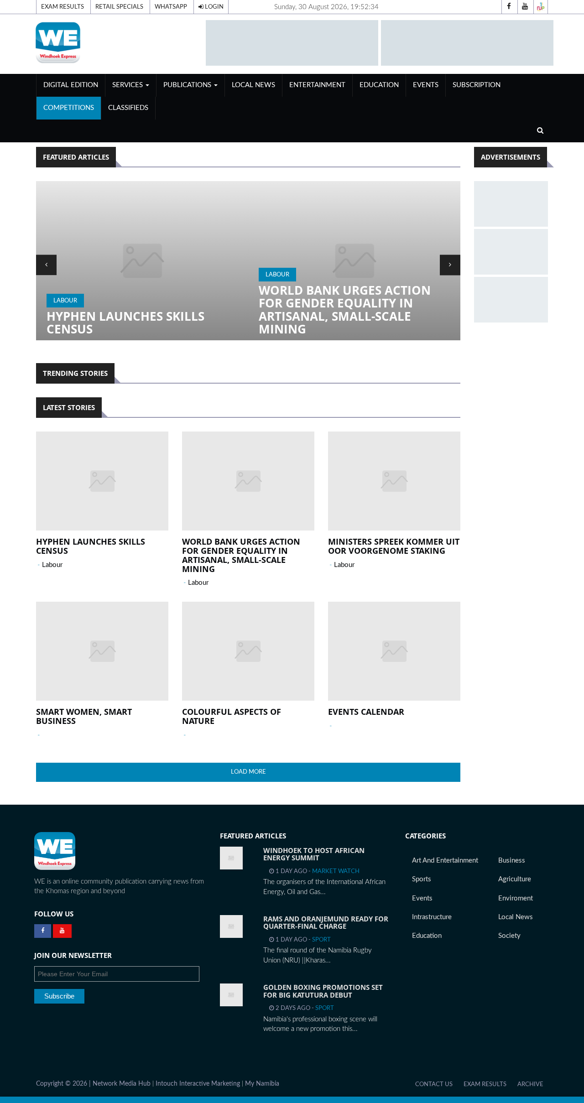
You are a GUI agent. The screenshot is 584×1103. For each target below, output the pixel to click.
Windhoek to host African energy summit (314, 854)
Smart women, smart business (84, 716)
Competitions (68, 107)
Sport (321, 939)
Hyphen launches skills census (90, 546)
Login (213, 7)
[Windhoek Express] (54, 851)
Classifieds (128, 107)
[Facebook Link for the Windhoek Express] (42, 931)
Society (509, 935)
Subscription (477, 85)
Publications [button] (188, 85)
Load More (248, 772)
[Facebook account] (509, 7)
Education (379, 85)
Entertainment (317, 85)
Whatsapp (171, 7)
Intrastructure (432, 917)
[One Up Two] (541, 7)
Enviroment (515, 898)
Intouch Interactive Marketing (198, 1084)
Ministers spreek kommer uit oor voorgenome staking (354, 323)
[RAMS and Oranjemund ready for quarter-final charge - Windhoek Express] (231, 926)
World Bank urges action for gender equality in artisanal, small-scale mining (133, 310)
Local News (253, 85)
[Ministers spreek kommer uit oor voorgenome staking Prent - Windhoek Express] (354, 260)
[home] (117, 42)
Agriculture (514, 879)
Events (425, 85)
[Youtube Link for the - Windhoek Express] (62, 931)
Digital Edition (70, 85)
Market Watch (336, 871)
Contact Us (434, 1084)
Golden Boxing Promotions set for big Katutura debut (323, 991)
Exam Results (62, 7)
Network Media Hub (122, 1084)
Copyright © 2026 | (64, 1084)
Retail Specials (119, 7)
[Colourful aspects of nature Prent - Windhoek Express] (248, 651)
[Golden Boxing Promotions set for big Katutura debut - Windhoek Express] (231, 994)
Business (511, 860)
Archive (530, 1084)
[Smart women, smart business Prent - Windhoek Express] (102, 651)
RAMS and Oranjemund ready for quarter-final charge (325, 922)
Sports (421, 879)
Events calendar (366, 711)
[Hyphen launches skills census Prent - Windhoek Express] (102, 481)
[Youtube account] (525, 7)
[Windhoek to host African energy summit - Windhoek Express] (231, 858)
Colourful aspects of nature (231, 716)
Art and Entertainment (445, 860)
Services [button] (128, 85)
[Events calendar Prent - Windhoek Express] (394, 651)
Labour (65, 274)
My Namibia (262, 1084)
